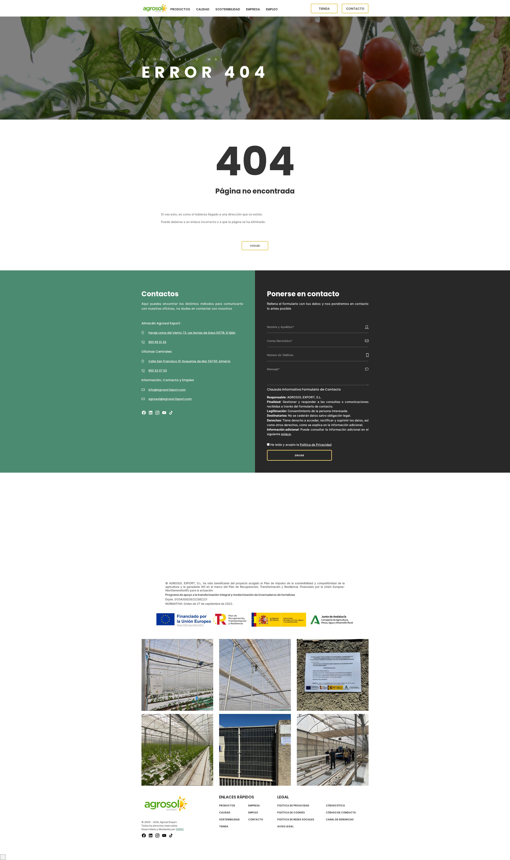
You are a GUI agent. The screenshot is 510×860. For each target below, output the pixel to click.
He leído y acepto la (301, 445)
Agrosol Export (155, 9)
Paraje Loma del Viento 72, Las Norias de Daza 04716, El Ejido (191, 333)
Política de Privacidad (316, 445)
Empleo (272, 10)
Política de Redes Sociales (295, 819)
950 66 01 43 (157, 342)
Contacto (355, 9)
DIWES (180, 829)
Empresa (253, 10)
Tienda (324, 9)
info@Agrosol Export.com (167, 390)
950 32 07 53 (157, 371)
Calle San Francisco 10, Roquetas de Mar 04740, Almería (189, 361)
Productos (180, 10)
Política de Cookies (291, 812)
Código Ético (335, 805)
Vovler (255, 245)
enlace (286, 434)
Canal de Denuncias (340, 819)
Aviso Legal (285, 826)
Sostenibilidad (227, 10)
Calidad (202, 10)
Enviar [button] (299, 455)
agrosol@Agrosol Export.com (170, 399)
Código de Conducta (341, 812)
